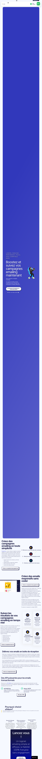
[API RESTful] (2, 688)
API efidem (9, 683)
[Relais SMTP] (22, 688)
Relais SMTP (27, 688)
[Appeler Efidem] (31, 4)
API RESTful (7, 688)
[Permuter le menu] (16, 0)
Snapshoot (4, 551)
